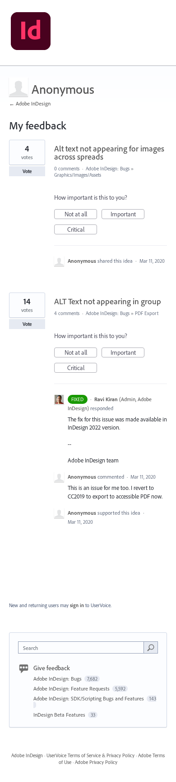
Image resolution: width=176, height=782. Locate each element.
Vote (27, 171)
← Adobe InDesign (30, 103)
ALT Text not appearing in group (107, 301)
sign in (77, 605)
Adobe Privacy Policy (96, 762)
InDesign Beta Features (60, 714)
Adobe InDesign (27, 755)
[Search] (151, 647)
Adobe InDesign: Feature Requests (72, 688)
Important (127, 214)
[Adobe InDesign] (30, 33)
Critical (82, 229)
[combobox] (83, 647)
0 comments (66, 168)
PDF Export (146, 313)
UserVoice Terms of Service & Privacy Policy (90, 755)
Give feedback (51, 668)
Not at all (81, 214)
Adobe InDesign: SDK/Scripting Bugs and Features (89, 698)
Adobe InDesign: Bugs (108, 168)
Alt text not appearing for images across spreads (109, 152)
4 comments (66, 313)
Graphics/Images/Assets (77, 175)
